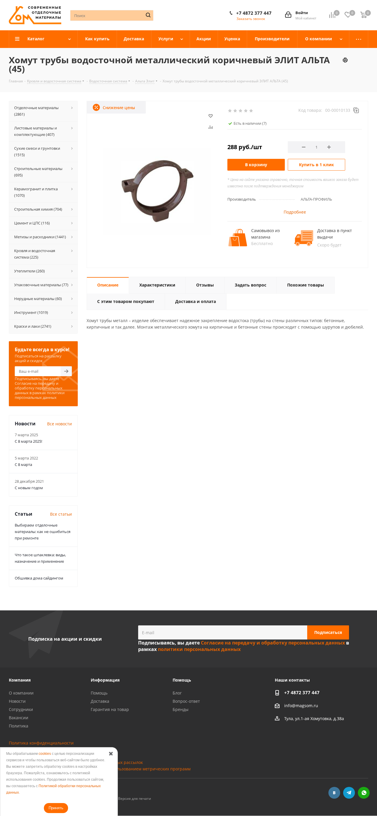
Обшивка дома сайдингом (39, 578)
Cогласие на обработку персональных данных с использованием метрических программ (100, 769)
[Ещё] (358, 39)
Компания (20, 680)
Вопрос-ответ (186, 701)
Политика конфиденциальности (41, 743)
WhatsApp (364, 793)
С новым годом (29, 487)
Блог (177, 693)
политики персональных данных (40, 395)
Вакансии (18, 717)
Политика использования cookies (42, 749)
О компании (21, 693)
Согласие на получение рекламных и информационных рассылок (76, 762)
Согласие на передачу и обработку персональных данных (38, 388)
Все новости (59, 424)
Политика (18, 726)
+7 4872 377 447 (254, 13)
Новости (17, 701)
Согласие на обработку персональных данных (56, 756)
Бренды (180, 709)
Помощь (99, 693)
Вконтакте (334, 793)
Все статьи (61, 514)
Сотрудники (21, 709)
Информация (105, 680)
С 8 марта (23, 464)
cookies (45, 754)
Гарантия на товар (110, 709)
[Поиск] (148, 15)
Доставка (100, 701)
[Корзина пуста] (363, 15)
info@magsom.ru (301, 705)
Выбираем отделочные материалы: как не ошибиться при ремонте (42, 531)
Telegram (349, 793)
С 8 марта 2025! (28, 441)
